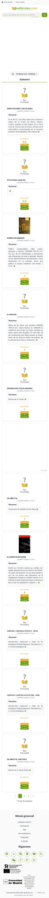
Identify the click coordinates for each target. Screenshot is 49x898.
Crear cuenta (20, 2)
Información (24, 826)
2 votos (24, 147)
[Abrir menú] (44, 15)
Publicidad (24, 837)
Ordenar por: (25, 74)
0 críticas (24, 208)
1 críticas (24, 149)
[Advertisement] (24, 45)
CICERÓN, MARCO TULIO (26, 111)
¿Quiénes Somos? (24, 822)
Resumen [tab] (13, 115)
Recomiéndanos (24, 833)
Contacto (24, 841)
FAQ (24, 830)
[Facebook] (6, 854)
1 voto (24, 281)
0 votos (24, 662)
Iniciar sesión (8, 2)
